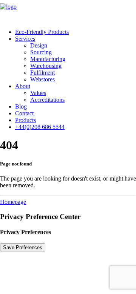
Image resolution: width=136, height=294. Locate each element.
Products (25, 120)
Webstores (42, 79)
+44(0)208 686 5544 (40, 127)
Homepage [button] (13, 202)
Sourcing (41, 52)
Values (38, 93)
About (22, 86)
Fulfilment (42, 72)
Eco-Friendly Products (42, 32)
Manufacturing (47, 59)
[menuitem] (75, 32)
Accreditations (47, 99)
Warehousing (46, 66)
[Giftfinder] (68, 11)
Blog (21, 106)
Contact (24, 113)
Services (25, 38)
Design (38, 45)
